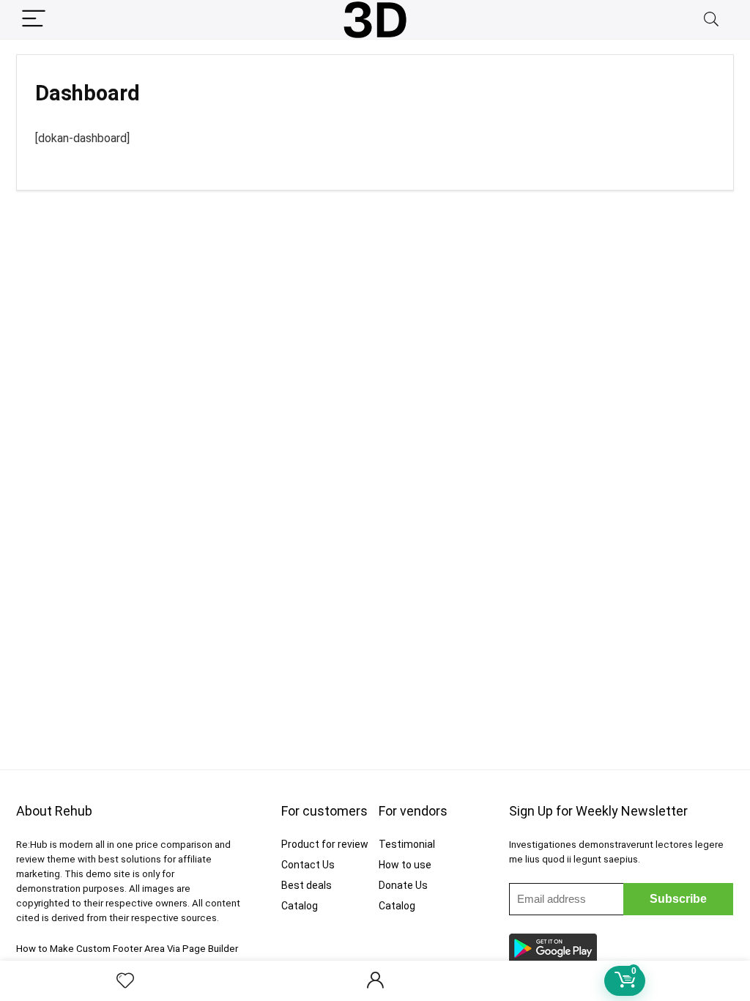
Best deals (306, 885)
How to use (405, 865)
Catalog (299, 906)
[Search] (711, 19)
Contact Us (308, 865)
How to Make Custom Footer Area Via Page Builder (127, 948)
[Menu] (33, 19)
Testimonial (407, 844)
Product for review (324, 844)
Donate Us (403, 885)
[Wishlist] (125, 981)
